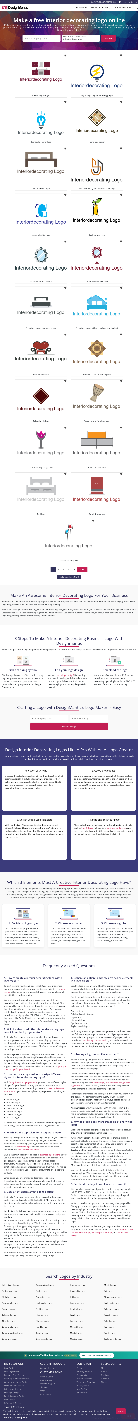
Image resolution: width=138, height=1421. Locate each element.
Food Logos (41, 1327)
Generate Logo (69, 726)
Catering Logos (9, 1315)
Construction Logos (45, 1285)
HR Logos (74, 1297)
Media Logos (76, 1333)
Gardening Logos (44, 1339)
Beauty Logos (8, 1309)
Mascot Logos (76, 1327)
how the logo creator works (94, 1040)
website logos (115, 1156)
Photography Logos (113, 1297)
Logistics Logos (77, 1321)
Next (82, 569)
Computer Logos (9, 1339)
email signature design (102, 1232)
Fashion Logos (42, 1309)
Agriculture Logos (10, 1291)
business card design (116, 828)
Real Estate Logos (112, 1303)
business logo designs (50, 1154)
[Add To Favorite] (65, 55)
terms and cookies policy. (15, 1417)
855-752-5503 (111, 2)
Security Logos (111, 1315)
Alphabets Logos (9, 1297)
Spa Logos (108, 1327)
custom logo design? (64, 675)
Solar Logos (109, 1321)
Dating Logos (42, 1291)
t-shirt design (98, 1082)
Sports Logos (110, 1333)
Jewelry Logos (76, 1309)
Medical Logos (76, 1339)
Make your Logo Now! (69, 577)
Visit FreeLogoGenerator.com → (96, 1355)
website (123, 1229)
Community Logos (10, 1327)
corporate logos (24, 1146)
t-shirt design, (87, 828)
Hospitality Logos (78, 1291)
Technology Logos (112, 1339)
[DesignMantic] (15, 7)
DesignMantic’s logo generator (23, 1082)
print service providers (28, 1149)
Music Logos (110, 1285)
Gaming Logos (42, 1333)
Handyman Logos (78, 1285)
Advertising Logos (10, 1285)
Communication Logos (12, 1333)
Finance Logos (42, 1315)
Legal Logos (75, 1315)
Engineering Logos (44, 1303)
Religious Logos (111, 1309)
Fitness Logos (42, 1321)
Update (108, 38)
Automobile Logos (10, 1303)
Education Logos (43, 1297)
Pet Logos (108, 1291)
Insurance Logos (77, 1303)
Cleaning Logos (9, 1321)
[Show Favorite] (119, 2)
